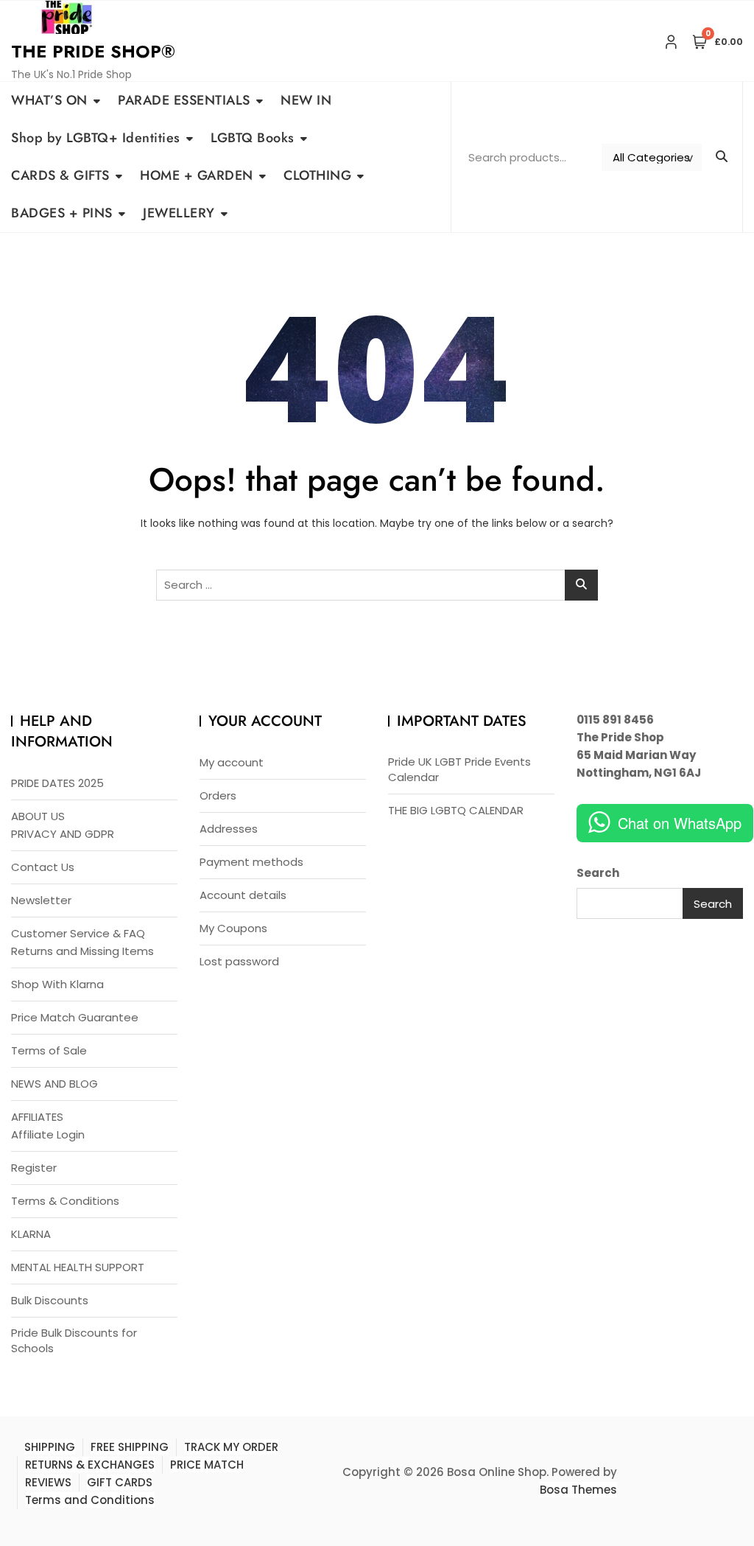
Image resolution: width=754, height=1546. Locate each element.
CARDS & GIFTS (60, 175)
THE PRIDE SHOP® (93, 51)
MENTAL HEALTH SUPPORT (77, 1267)
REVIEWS (48, 1482)
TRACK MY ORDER (231, 1447)
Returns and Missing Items (82, 951)
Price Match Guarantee (74, 1017)
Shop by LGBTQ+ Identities (95, 137)
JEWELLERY (179, 213)
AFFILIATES (37, 1116)
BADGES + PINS (62, 213)
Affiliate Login (48, 1134)
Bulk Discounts (49, 1300)
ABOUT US (38, 816)
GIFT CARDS (119, 1482)
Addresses (229, 828)
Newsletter (41, 900)
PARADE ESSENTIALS (184, 100)
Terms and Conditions (90, 1500)
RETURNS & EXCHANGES (90, 1464)
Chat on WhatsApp (679, 822)
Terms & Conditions (65, 1201)
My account (232, 762)
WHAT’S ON (49, 100)
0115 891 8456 (615, 719)
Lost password (239, 961)
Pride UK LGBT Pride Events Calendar (459, 769)
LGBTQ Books (253, 137)
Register (34, 1167)
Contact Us (42, 867)
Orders (218, 795)
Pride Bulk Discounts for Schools (74, 1340)
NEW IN (306, 100)
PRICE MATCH (207, 1464)
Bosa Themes (578, 1489)
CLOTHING (317, 175)
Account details (243, 895)
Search (598, 873)
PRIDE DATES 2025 (57, 783)
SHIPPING (49, 1447)
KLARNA (31, 1234)
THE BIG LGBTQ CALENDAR (456, 810)
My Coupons (233, 928)
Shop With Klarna (57, 984)
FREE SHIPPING (130, 1447)
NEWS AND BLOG (54, 1083)
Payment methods (251, 862)
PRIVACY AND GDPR (62, 834)
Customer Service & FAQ (78, 933)
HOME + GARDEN (196, 175)
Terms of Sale (49, 1050)
